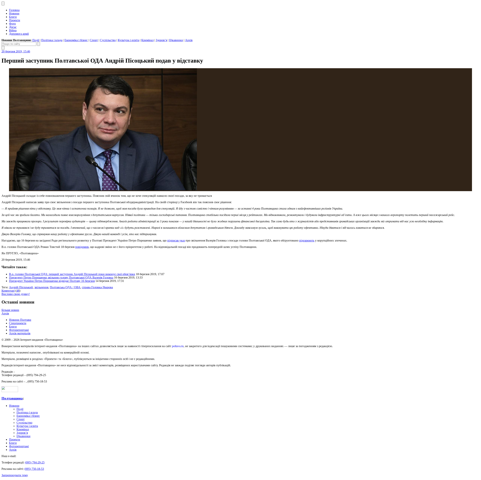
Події (35, 40)
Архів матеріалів (19, 333)
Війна (13, 30)
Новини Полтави (20, 319)
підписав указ (176, 240)
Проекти (14, 20)
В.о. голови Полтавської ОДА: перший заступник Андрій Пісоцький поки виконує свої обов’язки (72, 274)
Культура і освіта (128, 40)
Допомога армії (19, 33)
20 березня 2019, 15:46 (16, 51)
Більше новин (10, 310)
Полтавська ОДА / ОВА (65, 287)
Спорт (94, 40)
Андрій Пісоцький (21, 287)
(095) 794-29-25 (35, 462)
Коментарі (8, 290)
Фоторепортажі (19, 330)
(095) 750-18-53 (34, 468)
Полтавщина (12, 398)
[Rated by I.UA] (10, 391)
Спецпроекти (17, 323)
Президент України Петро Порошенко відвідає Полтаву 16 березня (52, 280)
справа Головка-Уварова (97, 287)
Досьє (13, 27)
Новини (14, 13)
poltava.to (178, 346)
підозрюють (306, 240)
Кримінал (147, 40)
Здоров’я (161, 40)
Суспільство (108, 40)
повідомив (82, 246)
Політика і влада (51, 40)
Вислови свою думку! (16, 294)
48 (17, 290)
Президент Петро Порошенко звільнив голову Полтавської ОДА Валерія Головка (61, 277)
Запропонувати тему (15, 475)
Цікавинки (176, 40)
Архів (189, 40)
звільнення (41, 287)
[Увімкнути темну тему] (3, 3)
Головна (14, 10)
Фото (12, 23)
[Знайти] (38, 44)
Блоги (13, 16)
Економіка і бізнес (76, 40)
